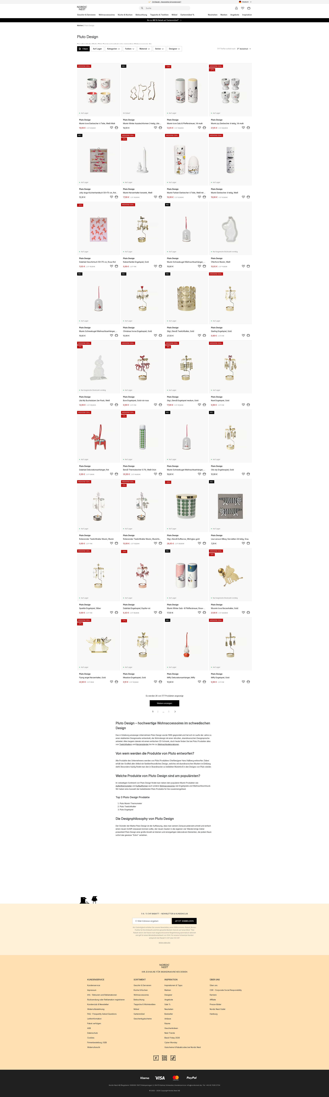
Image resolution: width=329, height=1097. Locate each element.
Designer (173, 49)
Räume (167, 1023)
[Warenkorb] (249, 8)
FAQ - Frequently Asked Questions (102, 1014)
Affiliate (213, 1000)
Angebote (234, 15)
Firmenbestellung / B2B (97, 1042)
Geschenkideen (171, 1028)
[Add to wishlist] (111, 127)
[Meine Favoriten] (243, 8)
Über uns (213, 985)
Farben (128, 49)
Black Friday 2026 (172, 1038)
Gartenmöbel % (187, 15)
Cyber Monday (170, 1042)
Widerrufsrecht (93, 1047)
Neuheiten (212, 15)
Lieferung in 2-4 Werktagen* (166, 2)
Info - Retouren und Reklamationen (102, 995)
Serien (158, 49)
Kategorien (112, 49)
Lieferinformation (94, 1019)
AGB (89, 1028)
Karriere (213, 995)
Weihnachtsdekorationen (168, 744)
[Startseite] (82, 8)
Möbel (174, 15)
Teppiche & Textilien (159, 15)
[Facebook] (156, 1058)
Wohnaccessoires (107, 15)
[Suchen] (142, 8)
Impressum (91, 990)
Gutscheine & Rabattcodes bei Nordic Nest (182, 1047)
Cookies (90, 1038)
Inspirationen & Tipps (173, 985)
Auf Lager (97, 49)
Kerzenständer (142, 744)
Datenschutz (92, 1033)
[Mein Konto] (236, 8)
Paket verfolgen (94, 1023)
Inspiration (247, 15)
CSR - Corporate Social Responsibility (226, 990)
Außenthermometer (124, 786)
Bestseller (168, 1014)
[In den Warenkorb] (116, 127)
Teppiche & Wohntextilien (145, 1004)
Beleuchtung (141, 15)
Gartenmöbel (139, 1014)
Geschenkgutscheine (143, 1019)
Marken (224, 15)
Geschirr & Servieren (86, 15)
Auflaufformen (142, 786)
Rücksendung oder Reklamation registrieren (106, 1000)
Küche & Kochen (125, 15)
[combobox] (245, 2)
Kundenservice (93, 985)
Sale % (167, 1004)
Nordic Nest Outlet (217, 1009)
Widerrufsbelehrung (95, 1009)
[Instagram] (164, 1058)
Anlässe (167, 1019)
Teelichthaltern (125, 744)
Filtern (85, 49)
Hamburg (213, 1014)
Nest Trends (169, 1033)
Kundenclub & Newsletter (98, 1004)
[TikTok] (173, 1058)
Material (143, 49)
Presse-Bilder (215, 1004)
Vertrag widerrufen (164, 942)
